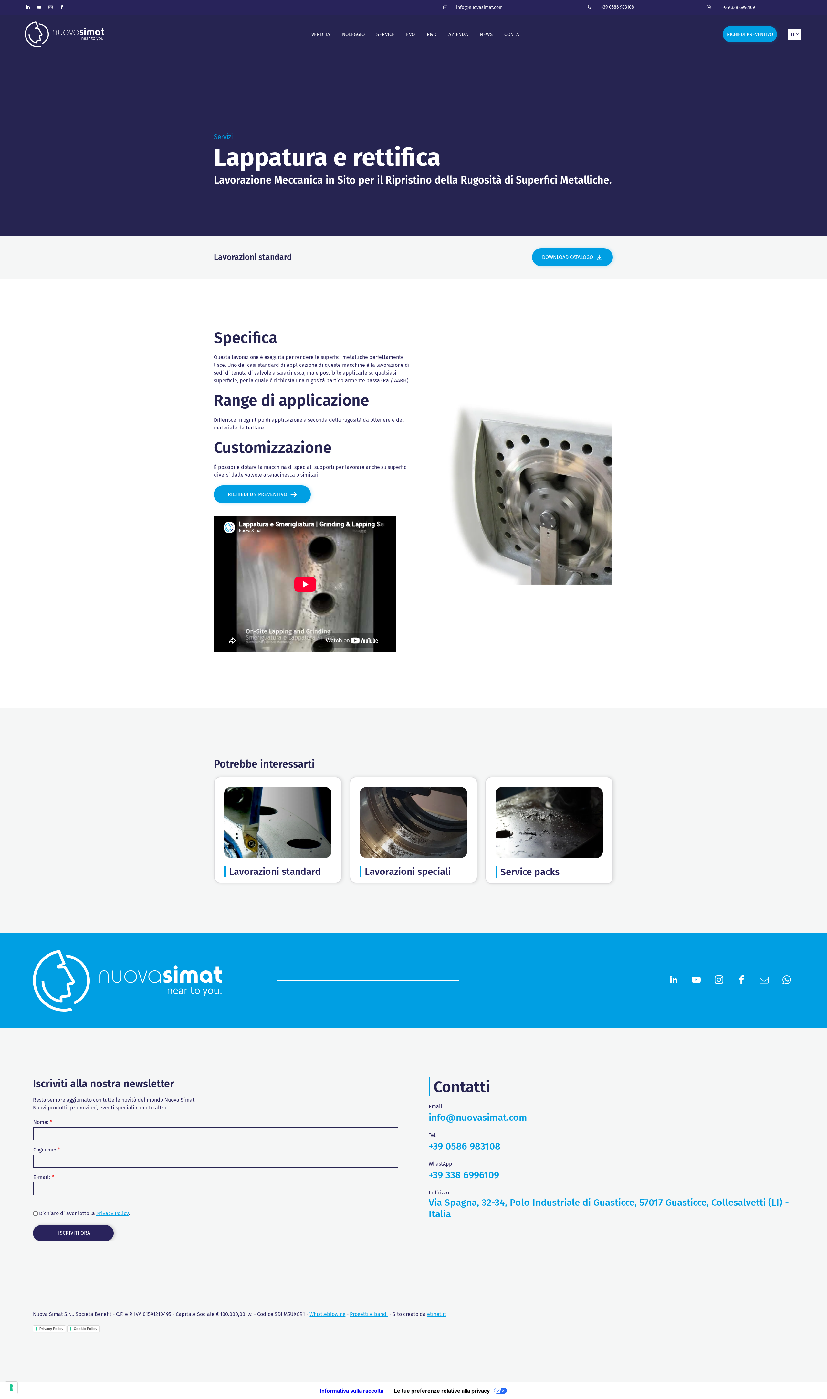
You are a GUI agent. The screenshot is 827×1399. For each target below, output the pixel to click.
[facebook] (62, 8)
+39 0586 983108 (617, 7)
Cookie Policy (85, 1328)
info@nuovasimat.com (479, 7)
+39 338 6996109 (739, 7)
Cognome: (44, 1150)
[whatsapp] (709, 8)
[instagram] (50, 8)
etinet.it (436, 1314)
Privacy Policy (112, 1213)
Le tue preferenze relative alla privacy (442, 1390)
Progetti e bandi (369, 1314)
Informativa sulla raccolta (351, 1390)
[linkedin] (28, 8)
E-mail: (41, 1177)
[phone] (589, 8)
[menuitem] (321, 34)
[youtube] (39, 8)
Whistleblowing (327, 1314)
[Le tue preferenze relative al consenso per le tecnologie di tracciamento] (11, 1388)
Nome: (40, 1122)
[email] (445, 8)
